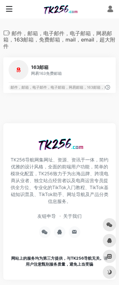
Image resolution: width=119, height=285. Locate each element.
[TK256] (59, 9)
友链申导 (46, 216)
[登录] (110, 9)
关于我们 (72, 216)
